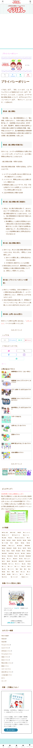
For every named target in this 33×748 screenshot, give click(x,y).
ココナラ (16, 608)
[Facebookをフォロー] (8, 354)
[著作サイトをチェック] (8, 350)
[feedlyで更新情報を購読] (16, 358)
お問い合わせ (10, 622)
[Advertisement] (16, 31)
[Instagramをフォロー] (24, 354)
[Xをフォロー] (24, 350)
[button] (29, 416)
